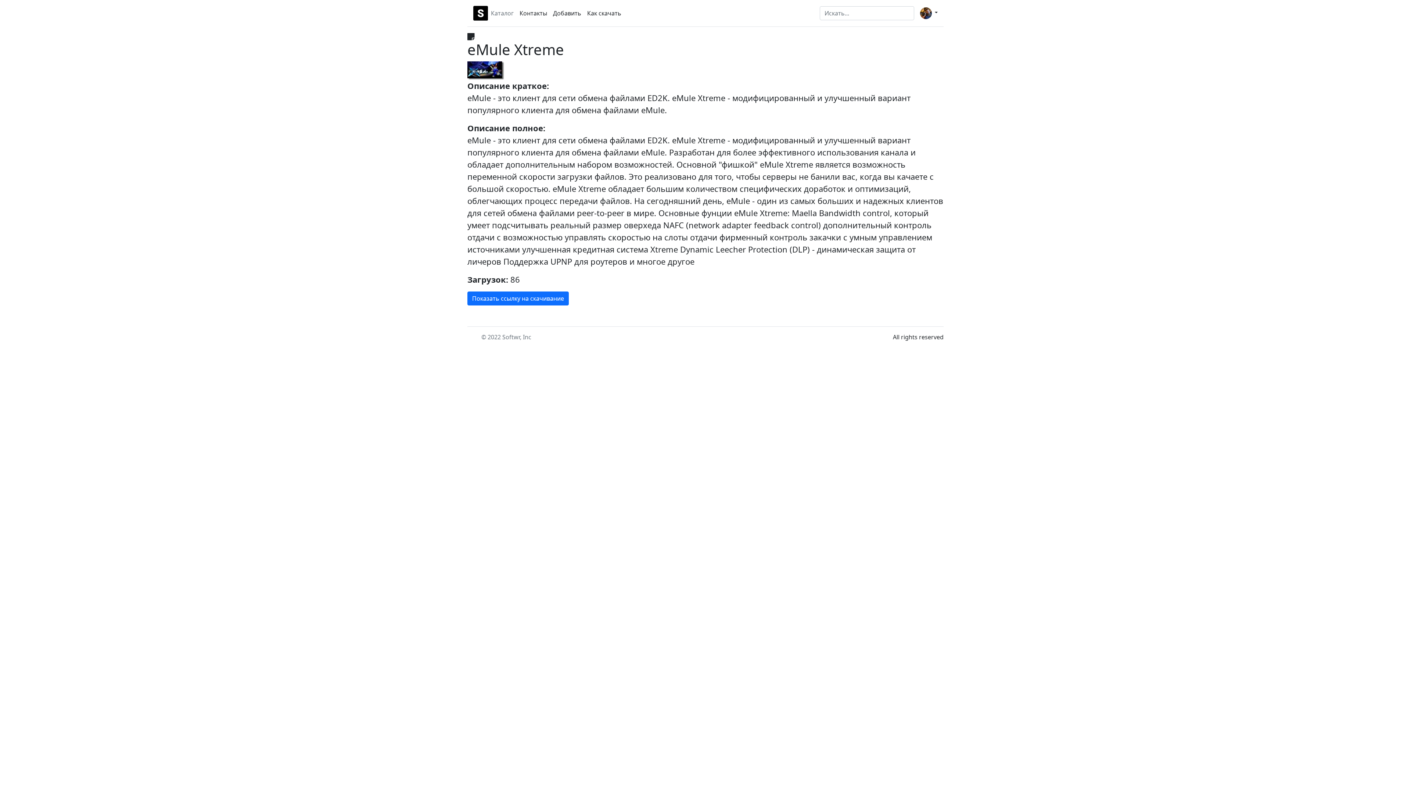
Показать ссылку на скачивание (518, 298)
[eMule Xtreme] (485, 70)
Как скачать (604, 13)
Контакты (533, 13)
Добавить (567, 13)
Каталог (502, 13)
